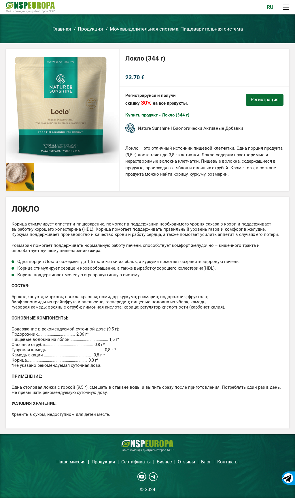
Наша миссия (71, 462)
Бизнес (164, 462)
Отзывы (186, 462)
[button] (286, 7)
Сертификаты (136, 462)
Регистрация (265, 99)
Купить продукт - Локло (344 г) (157, 115)
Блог (206, 462)
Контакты (228, 462)
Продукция (103, 462)
